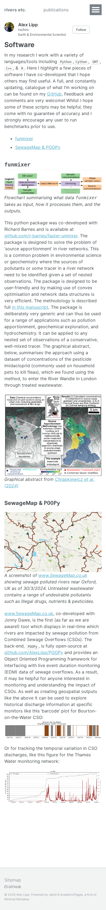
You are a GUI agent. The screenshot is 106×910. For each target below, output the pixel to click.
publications (55, 9)
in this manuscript (30, 307)
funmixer (24, 138)
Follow (81, 30)
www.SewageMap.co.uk (62, 575)
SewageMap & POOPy (37, 147)
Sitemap (12, 880)
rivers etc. (15, 9)
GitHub (54, 94)
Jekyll (53, 894)
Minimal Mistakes (16, 899)
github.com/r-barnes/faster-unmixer (40, 235)
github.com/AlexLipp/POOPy (33, 652)
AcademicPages (71, 894)
